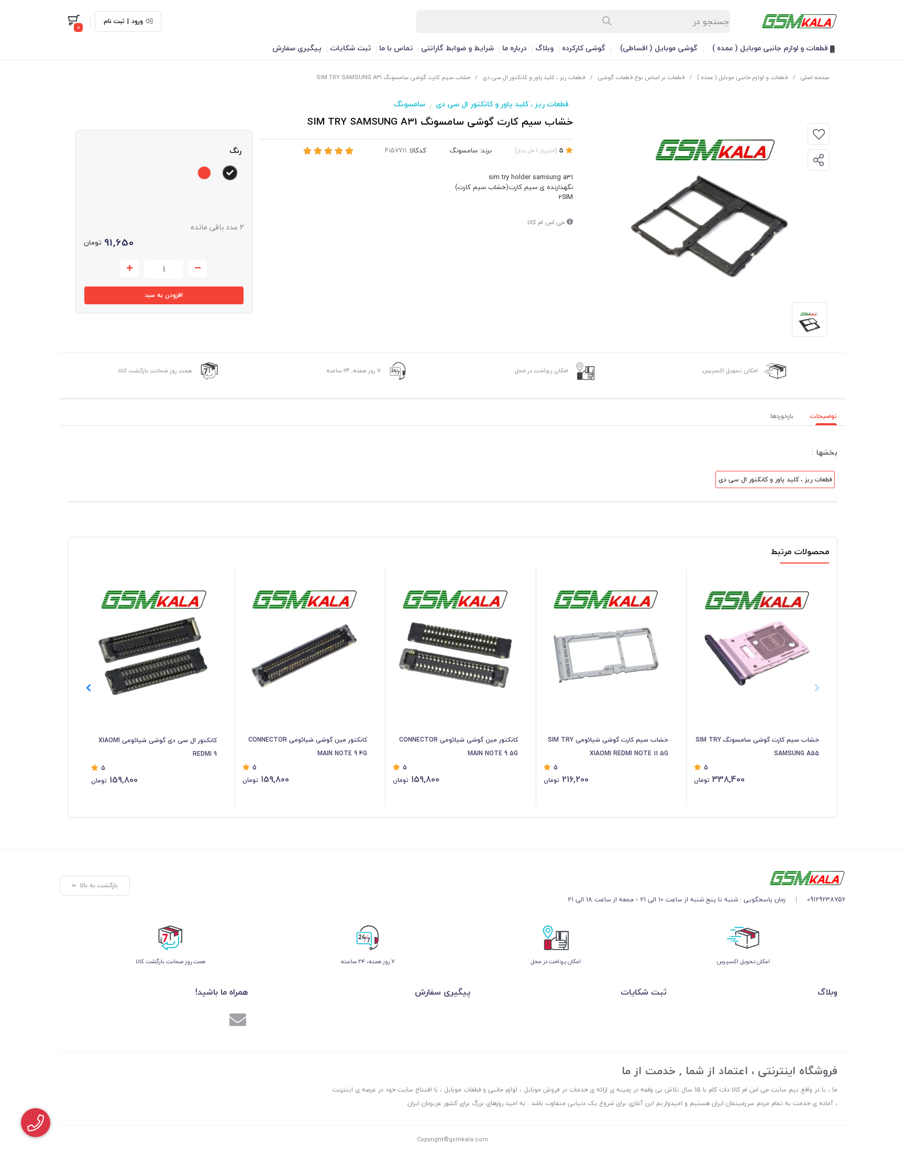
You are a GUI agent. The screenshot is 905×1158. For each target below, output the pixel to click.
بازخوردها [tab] (781, 416)
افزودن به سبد (164, 295)
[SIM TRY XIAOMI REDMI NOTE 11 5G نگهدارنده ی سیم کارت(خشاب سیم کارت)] (606, 636)
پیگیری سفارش (297, 47)
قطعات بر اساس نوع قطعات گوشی (641, 77)
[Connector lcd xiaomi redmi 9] (154, 636)
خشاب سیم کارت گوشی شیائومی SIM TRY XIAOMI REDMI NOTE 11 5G (608, 746)
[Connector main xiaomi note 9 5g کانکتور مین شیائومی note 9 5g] (455, 636)
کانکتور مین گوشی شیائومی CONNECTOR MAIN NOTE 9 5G (458, 746)
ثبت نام (114, 21)
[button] (88, 687)
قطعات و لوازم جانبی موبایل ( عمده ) (771, 47)
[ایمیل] (237, 1021)
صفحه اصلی (814, 77)
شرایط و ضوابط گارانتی (457, 47)
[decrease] (198, 268)
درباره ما (514, 47)
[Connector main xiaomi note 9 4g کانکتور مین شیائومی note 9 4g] (305, 636)
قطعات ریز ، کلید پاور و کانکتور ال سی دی (534, 77)
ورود (137, 21)
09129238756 (826, 899)
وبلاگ (544, 47)
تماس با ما (396, 47)
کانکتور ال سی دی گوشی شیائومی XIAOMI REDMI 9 (157, 747)
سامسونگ (409, 104)
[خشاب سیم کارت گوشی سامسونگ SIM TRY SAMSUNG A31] (706, 878)
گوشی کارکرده (583, 47)
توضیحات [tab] (823, 416)
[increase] (129, 268)
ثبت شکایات (350, 47)
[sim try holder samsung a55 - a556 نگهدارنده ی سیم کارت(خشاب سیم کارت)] (756, 636)
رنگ (235, 150)
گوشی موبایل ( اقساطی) (659, 47)
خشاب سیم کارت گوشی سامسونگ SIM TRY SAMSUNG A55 (757, 746)
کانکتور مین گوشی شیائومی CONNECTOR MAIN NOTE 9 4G (307, 746)
